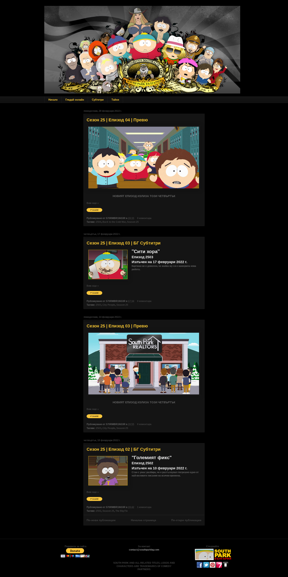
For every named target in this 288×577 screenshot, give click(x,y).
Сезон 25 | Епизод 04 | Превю (117, 119)
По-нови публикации (101, 520)
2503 (98, 304)
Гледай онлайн (74, 99)
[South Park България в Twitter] (206, 567)
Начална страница (143, 520)
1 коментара (144, 507)
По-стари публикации (186, 520)
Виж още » (93, 203)
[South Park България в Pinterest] (213, 567)
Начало (53, 99)
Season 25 (133, 222)
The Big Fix (121, 511)
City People (108, 304)
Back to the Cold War (114, 222)
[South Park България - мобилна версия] (225, 567)
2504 (98, 222)
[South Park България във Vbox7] (219, 567)
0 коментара (144, 218)
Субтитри (98, 99)
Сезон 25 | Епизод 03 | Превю (117, 325)
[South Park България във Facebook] (200, 567)
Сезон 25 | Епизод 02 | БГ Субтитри (124, 449)
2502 (98, 511)
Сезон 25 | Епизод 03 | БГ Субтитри (124, 243)
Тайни (115, 99)
